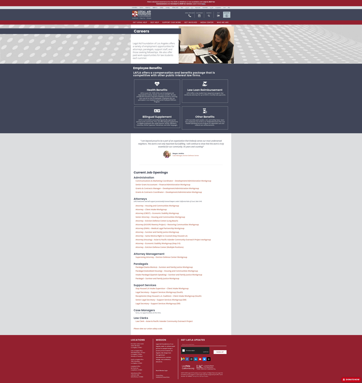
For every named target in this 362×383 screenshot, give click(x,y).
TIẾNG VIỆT (175, 7)
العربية (211, 7)
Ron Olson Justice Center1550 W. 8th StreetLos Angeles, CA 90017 (137, 345)
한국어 (141, 7)
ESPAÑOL (134, 7)
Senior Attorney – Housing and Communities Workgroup (160, 217)
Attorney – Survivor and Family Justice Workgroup (157, 232)
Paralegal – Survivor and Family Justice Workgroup (157, 278)
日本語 (161, 7)
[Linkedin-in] (195, 359)
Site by (194, 376)
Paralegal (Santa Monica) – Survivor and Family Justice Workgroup (164, 267)
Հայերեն (218, 7)
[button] (208, 15)
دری (192, 7)
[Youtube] (200, 359)
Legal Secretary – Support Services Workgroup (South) (159, 292)
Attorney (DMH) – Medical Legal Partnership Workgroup (160, 228)
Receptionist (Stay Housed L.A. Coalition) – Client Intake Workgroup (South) (168, 296)
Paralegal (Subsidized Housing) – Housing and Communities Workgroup (167, 271)
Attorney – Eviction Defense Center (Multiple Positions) (160, 247)
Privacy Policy (159, 375)
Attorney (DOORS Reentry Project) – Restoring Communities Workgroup (167, 224)
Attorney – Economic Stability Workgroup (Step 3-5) (158, 243)
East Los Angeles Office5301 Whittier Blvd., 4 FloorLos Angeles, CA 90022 (138, 352)
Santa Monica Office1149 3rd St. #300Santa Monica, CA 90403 (137, 375)
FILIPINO (205, 7)
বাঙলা (224, 7)
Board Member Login (162, 370)
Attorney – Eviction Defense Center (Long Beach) (157, 220)
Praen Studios (204, 376)
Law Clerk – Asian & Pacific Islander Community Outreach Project (164, 321)
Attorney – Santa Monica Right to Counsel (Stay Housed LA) (161, 236)
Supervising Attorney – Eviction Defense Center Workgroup (161, 257)
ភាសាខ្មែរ (168, 7)
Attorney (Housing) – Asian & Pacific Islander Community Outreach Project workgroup (173, 239)
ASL (229, 7)
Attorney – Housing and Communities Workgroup (157, 205)
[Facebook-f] (187, 359)
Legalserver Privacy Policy (162, 377)
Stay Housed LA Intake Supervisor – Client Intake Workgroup (162, 288)
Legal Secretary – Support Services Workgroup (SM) (158, 303)
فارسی (187, 7)
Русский (197, 7)
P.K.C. (198, 376)
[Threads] (209, 359)
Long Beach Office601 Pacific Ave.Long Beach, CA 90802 (136, 368)
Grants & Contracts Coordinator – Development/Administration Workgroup (169, 192)
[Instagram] (191, 359)
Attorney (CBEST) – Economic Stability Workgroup (157, 213)
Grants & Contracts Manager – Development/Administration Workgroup (167, 188)
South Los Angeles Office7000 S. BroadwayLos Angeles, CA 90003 (137, 361)
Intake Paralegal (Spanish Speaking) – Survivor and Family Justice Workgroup (169, 274)
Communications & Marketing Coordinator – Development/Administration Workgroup (173, 181)
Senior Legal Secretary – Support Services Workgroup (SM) (161, 299)
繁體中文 (155, 7)
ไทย (182, 7)
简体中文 (148, 7)
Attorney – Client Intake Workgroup (151, 209)
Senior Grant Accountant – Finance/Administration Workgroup (163, 184)
